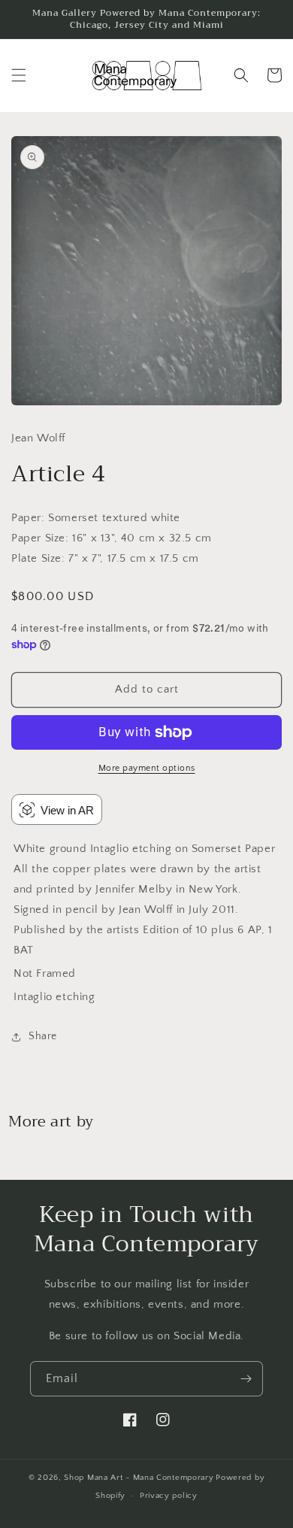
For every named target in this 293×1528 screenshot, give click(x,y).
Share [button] (43, 1036)
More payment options (146, 768)
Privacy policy (169, 1495)
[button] (18, 75)
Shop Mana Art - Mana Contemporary (138, 1477)
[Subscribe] (245, 1378)
